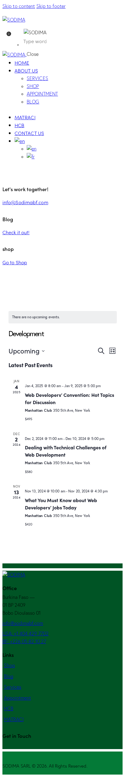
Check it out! (15, 232)
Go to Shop (14, 262)
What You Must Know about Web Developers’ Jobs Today (61, 504)
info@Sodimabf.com (25, 202)
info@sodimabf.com (22, 623)
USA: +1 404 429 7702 (25, 633)
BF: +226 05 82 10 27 (24, 641)
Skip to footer (51, 6)
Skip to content (18, 6)
